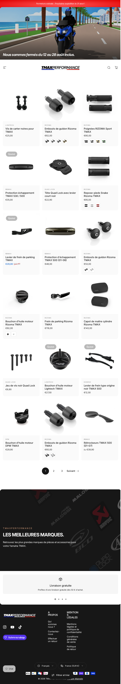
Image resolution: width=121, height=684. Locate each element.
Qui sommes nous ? (52, 624)
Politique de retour (71, 648)
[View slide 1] (55, 599)
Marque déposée (75, 678)
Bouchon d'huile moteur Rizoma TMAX (19, 323)
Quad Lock (50, 189)
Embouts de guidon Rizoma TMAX (60, 444)
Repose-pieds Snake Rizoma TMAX (96, 194)
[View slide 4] (66, 599)
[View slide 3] (62, 599)
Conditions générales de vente (72, 639)
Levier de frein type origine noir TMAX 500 (99, 387)
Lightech (9, 125)
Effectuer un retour (52, 640)
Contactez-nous (53, 632)
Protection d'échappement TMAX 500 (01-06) (60, 259)
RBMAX (8, 189)
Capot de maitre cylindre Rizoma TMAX (98, 323)
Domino (87, 382)
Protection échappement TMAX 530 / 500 (19, 194)
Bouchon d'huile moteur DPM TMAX (19, 444)
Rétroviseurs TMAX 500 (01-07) (98, 444)
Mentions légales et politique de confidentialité (74, 628)
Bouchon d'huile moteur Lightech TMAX (58, 387)
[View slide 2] (58, 599)
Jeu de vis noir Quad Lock (20, 385)
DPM (7, 439)
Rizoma (48, 125)
